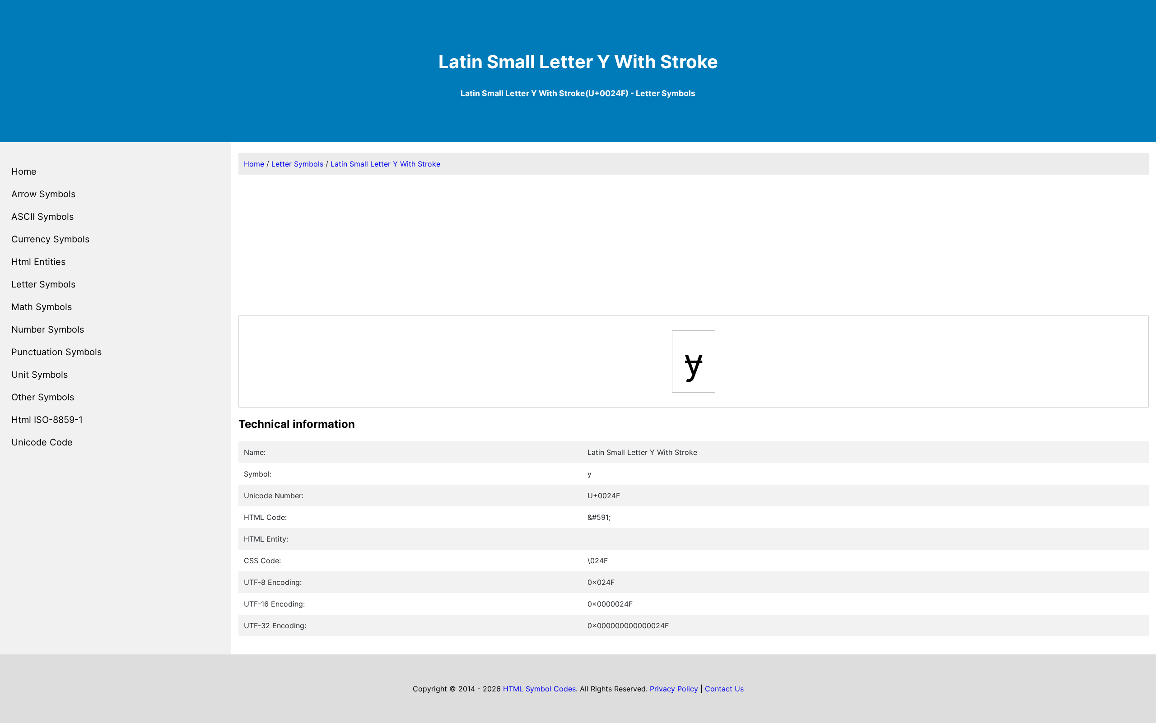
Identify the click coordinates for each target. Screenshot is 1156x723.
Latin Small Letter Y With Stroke (385, 163)
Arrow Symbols (43, 194)
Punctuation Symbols (56, 352)
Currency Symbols (50, 239)
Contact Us (724, 688)
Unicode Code (42, 442)
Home (24, 171)
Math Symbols (41, 306)
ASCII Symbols (42, 216)
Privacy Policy (674, 688)
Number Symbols (47, 329)
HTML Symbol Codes (539, 688)
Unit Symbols (39, 374)
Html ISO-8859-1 (47, 419)
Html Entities (38, 261)
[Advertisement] (694, 245)
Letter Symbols (43, 284)
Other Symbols (42, 397)
